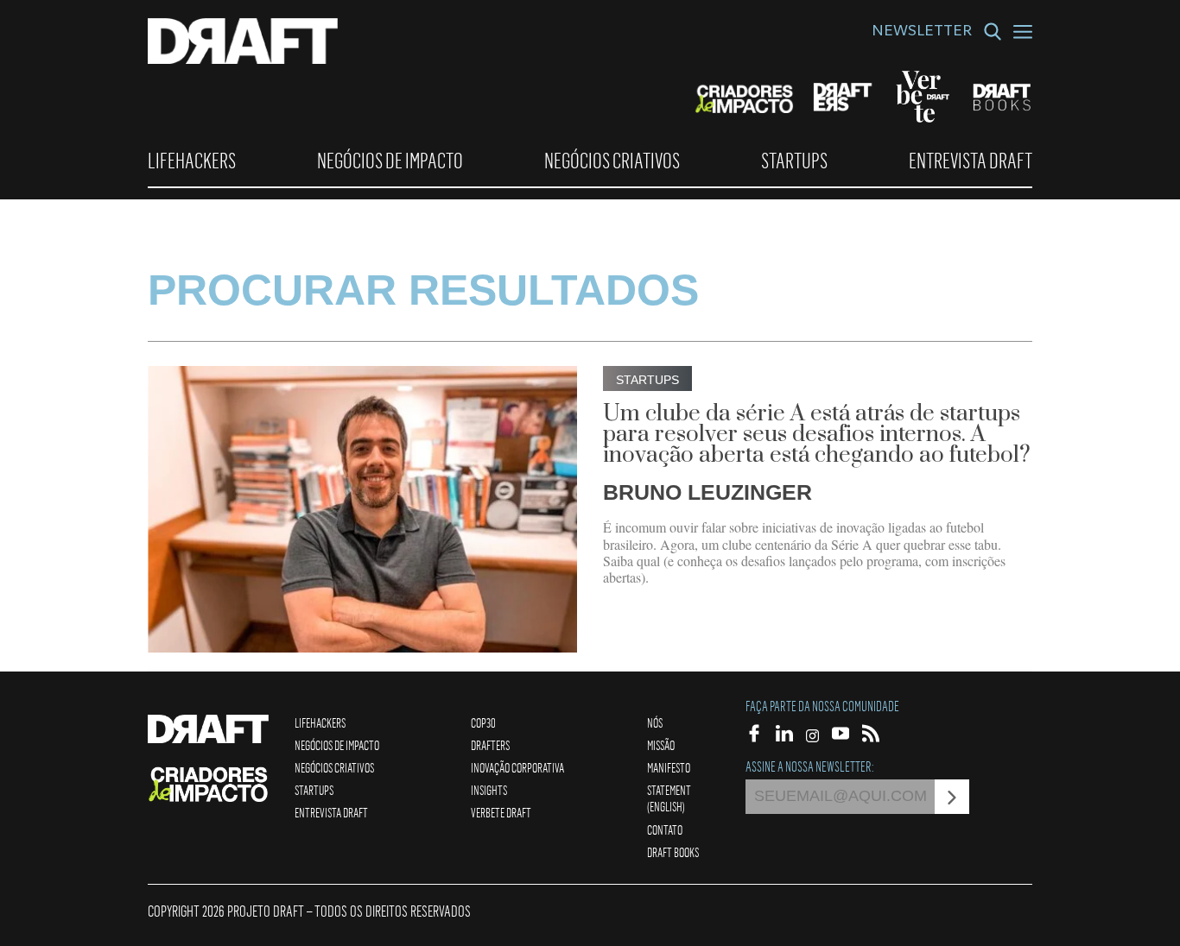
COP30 (483, 722)
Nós (655, 722)
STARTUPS (794, 160)
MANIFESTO (668, 767)
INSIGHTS (489, 790)
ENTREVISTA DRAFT (970, 160)
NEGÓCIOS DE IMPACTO (390, 160)
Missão (661, 745)
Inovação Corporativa (517, 767)
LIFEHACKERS (192, 160)
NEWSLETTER (922, 32)
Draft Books (673, 852)
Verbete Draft (501, 812)
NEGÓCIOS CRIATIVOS (612, 160)
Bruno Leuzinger (707, 492)
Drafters (490, 745)
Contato (664, 829)
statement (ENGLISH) (669, 798)
